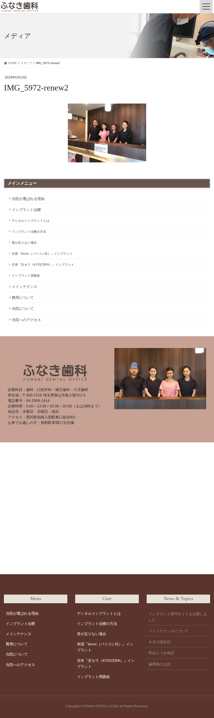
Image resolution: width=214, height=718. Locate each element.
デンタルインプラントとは (30, 221)
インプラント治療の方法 (29, 231)
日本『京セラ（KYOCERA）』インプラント (43, 264)
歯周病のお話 (159, 664)
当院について (23, 308)
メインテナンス (24, 286)
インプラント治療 (26, 210)
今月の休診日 (159, 642)
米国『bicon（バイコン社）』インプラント (42, 253)
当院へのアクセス (26, 320)
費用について (23, 297)
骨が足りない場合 (24, 242)
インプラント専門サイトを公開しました (177, 617)
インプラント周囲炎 (26, 275)
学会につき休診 (161, 653)
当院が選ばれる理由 (28, 199)
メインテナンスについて (168, 631)
